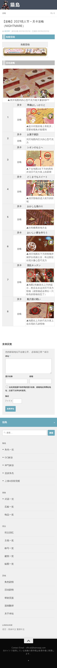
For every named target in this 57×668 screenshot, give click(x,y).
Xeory (7, 31)
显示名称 (9, 376)
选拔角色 (9, 473)
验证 (7, 396)
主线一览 (8, 540)
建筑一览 (8, 556)
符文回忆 (8, 532)
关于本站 (8, 613)
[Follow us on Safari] (54, 422)
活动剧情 (8, 589)
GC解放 (9, 457)
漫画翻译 (8, 605)
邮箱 (31, 376)
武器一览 (9, 499)
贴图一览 (8, 564)
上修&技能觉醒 (12, 481)
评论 (7, 356)
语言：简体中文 (9, 629)
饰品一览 (8, 514)
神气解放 (9, 465)
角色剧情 (8, 582)
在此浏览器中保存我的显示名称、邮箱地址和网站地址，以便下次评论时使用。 (28, 389)
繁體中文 (21, 629)
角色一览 (9, 449)
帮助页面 (8, 598)
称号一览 (8, 548)
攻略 (4, 13)
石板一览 (8, 506)
